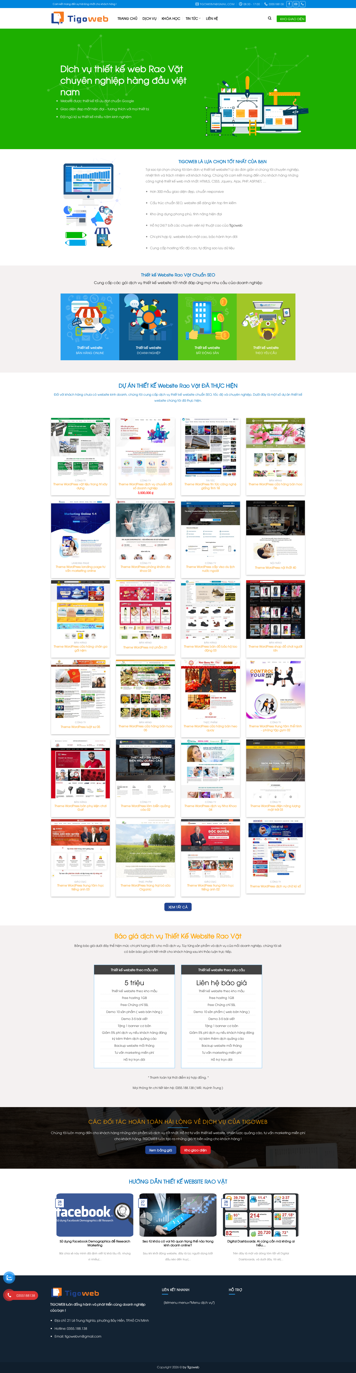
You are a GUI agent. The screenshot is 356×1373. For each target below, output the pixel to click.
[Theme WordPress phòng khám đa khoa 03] (145, 530)
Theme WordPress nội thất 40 (275, 567)
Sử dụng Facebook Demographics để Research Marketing (95, 1243)
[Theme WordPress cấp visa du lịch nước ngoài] (210, 530)
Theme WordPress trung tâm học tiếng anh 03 (80, 887)
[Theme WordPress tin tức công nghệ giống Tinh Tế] (210, 447)
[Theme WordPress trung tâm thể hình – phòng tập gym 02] (275, 689)
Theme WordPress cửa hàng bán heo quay (210, 728)
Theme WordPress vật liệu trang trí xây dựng (80, 486)
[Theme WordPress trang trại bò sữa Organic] (145, 848)
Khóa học (171, 18)
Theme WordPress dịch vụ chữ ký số (275, 886)
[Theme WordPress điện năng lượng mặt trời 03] (275, 768)
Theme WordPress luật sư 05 (80, 727)
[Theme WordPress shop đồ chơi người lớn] (275, 609)
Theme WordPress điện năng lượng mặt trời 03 (275, 808)
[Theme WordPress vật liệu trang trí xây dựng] (80, 447)
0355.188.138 (76, 1328)
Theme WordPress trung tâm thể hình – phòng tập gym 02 (275, 728)
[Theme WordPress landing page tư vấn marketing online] (80, 530)
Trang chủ (127, 18)
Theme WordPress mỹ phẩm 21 (145, 647)
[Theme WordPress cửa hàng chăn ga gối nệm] (80, 609)
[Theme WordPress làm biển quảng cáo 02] (145, 768)
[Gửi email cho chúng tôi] (296, 4)
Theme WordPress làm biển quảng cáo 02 (145, 808)
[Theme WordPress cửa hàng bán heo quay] (210, 689)
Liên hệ (212, 18)
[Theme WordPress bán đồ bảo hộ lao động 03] (210, 609)
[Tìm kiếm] (269, 18)
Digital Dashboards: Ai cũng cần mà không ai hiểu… (261, 1243)
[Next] (343, 89)
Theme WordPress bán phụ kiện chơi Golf (81, 808)
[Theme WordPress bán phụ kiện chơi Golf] (80, 768)
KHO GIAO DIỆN (292, 19)
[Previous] (12, 89)
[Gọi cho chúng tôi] (303, 4)
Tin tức (192, 18)
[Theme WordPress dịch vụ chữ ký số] (275, 848)
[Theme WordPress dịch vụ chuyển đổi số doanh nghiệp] (145, 447)
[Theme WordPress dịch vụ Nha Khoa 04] (210, 768)
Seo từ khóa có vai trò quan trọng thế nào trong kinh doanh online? (178, 1243)
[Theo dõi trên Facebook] (289, 4)
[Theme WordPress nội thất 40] (275, 530)
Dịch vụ (149, 18)
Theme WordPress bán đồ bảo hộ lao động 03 (210, 648)
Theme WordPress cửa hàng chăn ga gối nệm (80, 648)
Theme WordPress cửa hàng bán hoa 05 (145, 728)
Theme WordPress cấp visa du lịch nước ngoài (210, 568)
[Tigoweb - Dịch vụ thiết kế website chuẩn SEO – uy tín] (80, 18)
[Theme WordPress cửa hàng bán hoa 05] (145, 689)
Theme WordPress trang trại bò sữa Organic (145, 887)
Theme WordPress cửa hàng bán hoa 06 (275, 486)
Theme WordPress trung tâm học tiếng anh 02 (210, 887)
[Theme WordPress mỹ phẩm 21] (145, 609)
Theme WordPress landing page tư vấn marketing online (80, 568)
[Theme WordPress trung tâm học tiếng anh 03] (80, 848)
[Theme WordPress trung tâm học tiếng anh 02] (210, 848)
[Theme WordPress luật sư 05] (80, 689)
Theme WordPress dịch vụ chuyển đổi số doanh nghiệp (145, 486)
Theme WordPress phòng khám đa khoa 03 (145, 568)
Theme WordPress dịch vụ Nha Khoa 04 (211, 808)
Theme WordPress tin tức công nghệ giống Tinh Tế (210, 486)
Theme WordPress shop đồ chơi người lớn (275, 648)
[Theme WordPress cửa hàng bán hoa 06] (275, 447)
